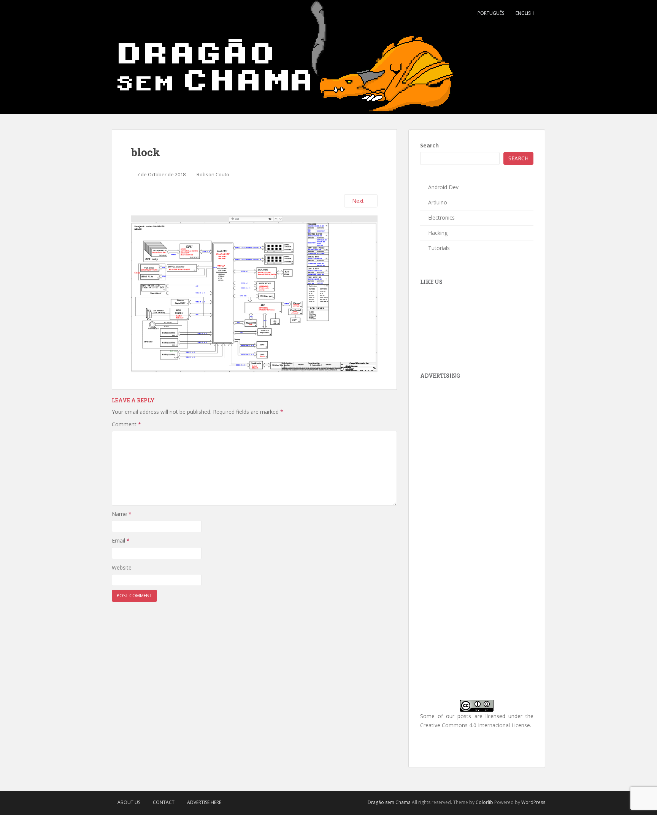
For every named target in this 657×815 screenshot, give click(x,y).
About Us (128, 802)
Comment (126, 424)
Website (122, 567)
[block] (254, 293)
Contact (164, 802)
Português (491, 13)
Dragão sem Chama (389, 802)
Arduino (437, 202)
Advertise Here (204, 802)
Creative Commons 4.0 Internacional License (475, 725)
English (525, 13)
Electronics (441, 217)
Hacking (438, 232)
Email (121, 540)
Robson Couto (213, 174)
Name (122, 513)
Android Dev (443, 187)
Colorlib (484, 802)
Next (358, 200)
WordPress (533, 802)
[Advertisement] (477, 435)
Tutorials (439, 248)
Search (429, 145)
